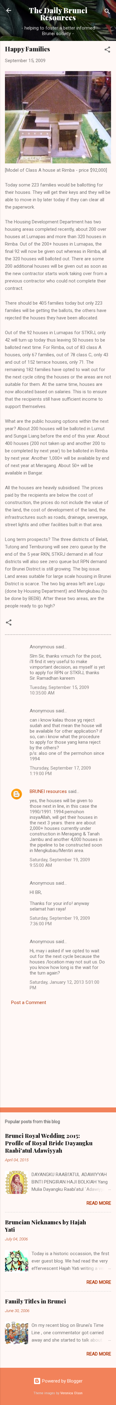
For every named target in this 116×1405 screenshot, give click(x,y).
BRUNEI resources (48, 791)
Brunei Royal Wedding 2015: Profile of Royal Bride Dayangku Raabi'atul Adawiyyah (48, 1143)
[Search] (107, 12)
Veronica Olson (71, 1393)
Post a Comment (28, 1002)
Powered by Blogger (62, 1381)
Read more (99, 1203)
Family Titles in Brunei (35, 1301)
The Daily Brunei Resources (58, 14)
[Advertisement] (58, 1054)
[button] (107, 50)
